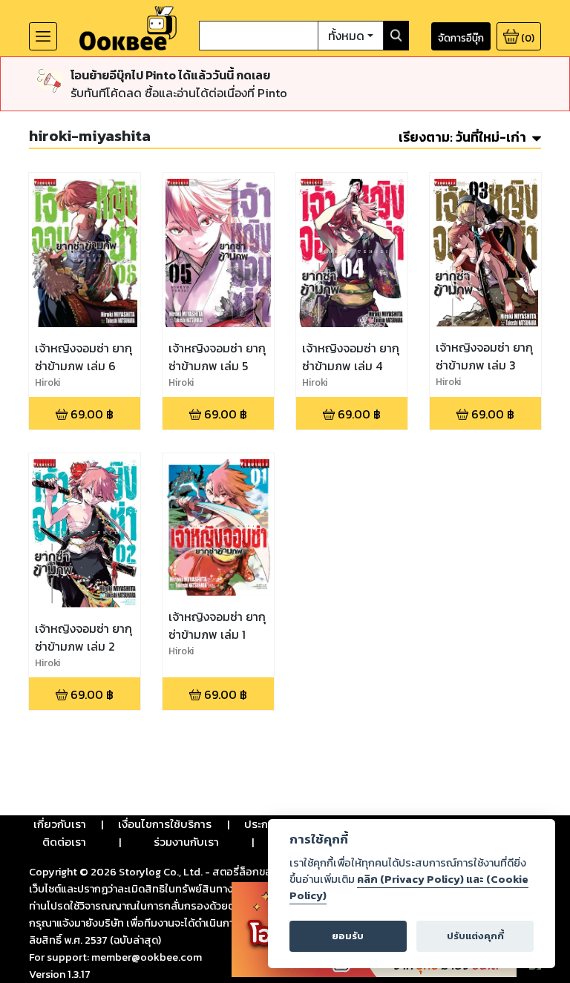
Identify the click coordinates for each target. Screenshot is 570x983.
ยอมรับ (348, 936)
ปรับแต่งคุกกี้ (475, 936)
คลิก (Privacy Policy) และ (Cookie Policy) (408, 887)
